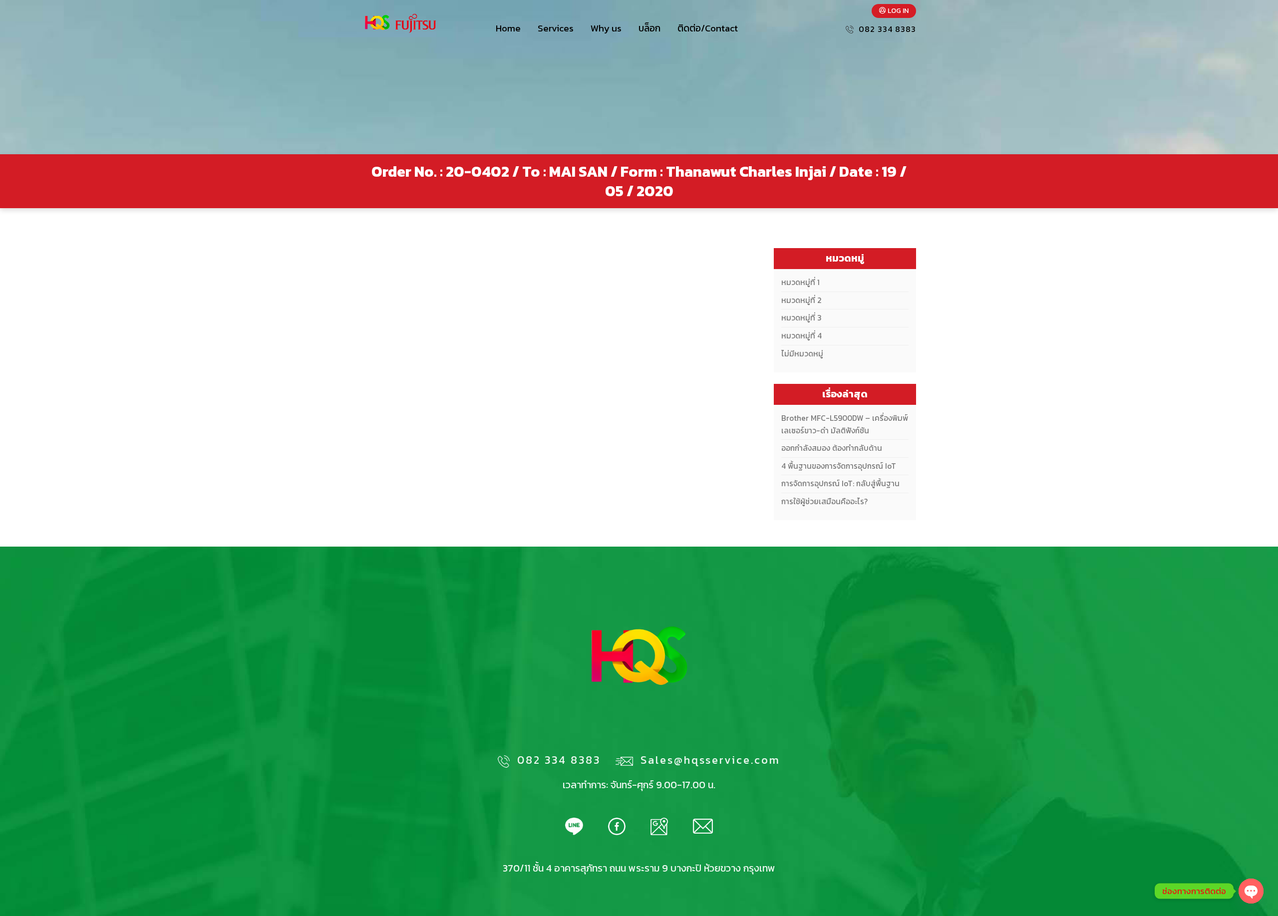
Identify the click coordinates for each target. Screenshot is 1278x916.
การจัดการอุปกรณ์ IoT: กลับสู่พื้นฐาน (840, 483)
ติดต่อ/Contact (707, 28)
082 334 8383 (887, 29)
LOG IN (897, 10)
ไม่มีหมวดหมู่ (802, 353)
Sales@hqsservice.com (710, 760)
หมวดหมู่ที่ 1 (800, 282)
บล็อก (649, 28)
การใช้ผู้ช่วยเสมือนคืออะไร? (824, 501)
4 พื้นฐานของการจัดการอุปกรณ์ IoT (838, 466)
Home (508, 28)
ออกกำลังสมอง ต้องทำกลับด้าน (831, 448)
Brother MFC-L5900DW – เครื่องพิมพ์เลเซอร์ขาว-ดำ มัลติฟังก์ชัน (844, 424)
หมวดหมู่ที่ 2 (801, 300)
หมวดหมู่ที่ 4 (801, 335)
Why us (606, 28)
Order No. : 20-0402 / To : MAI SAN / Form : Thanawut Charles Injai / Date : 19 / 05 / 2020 (639, 181)
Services (556, 28)
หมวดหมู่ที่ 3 (801, 317)
